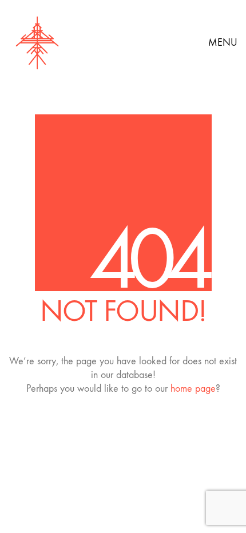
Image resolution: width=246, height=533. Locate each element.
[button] (222, 43)
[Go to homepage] (37, 42)
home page (193, 389)
